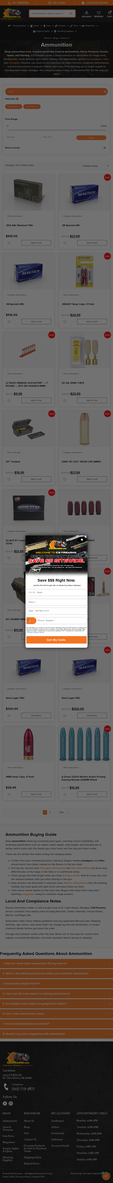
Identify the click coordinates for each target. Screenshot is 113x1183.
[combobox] (31, 620)
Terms (41, 632)
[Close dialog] (81, 540)
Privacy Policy (32, 632)
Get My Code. (56, 639)
